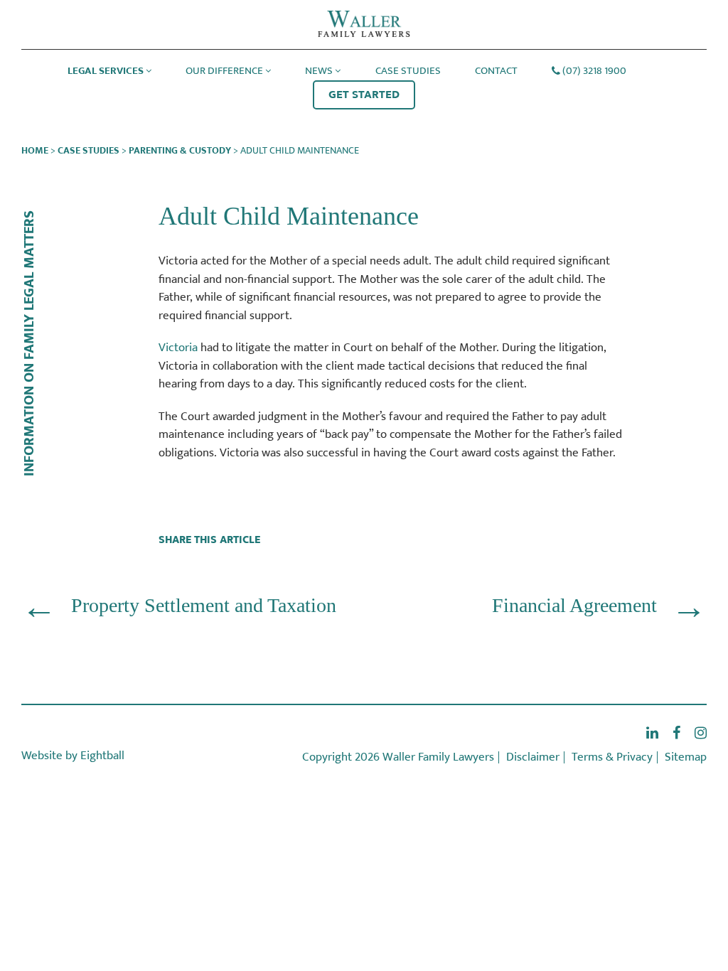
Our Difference (224, 71)
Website (42, 756)
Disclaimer (533, 757)
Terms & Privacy (612, 757)
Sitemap (686, 757)
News (319, 71)
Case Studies (408, 71)
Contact (496, 71)
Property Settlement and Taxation (203, 605)
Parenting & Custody (180, 150)
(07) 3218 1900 (594, 71)
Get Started (364, 94)
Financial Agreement (574, 605)
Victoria (178, 348)
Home (34, 150)
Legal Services (106, 71)
